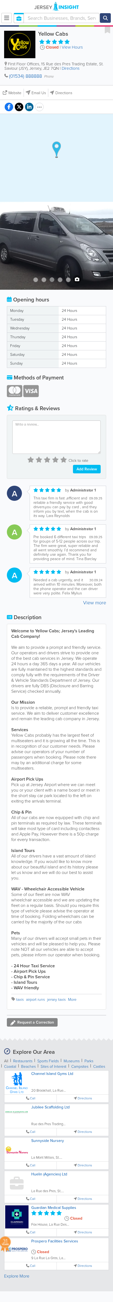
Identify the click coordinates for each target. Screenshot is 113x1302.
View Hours (72, 47)
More (72, 999)
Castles (99, 1066)
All (6, 1061)
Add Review (87, 469)
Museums (72, 1061)
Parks (88, 1061)
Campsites (79, 1066)
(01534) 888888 (25, 76)
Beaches (28, 1066)
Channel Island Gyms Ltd (52, 1074)
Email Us (39, 93)
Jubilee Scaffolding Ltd (50, 1107)
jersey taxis (56, 999)
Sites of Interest (53, 1066)
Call (32, 1098)
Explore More (16, 1276)
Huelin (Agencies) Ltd (49, 1174)
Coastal (10, 1066)
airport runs (35, 999)
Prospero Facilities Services (54, 1241)
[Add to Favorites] (107, 29)
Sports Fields (48, 1061)
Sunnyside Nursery (47, 1141)
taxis (20, 999)
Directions (71, 68)
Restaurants (22, 1061)
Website (14, 93)
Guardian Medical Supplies (53, 1208)
